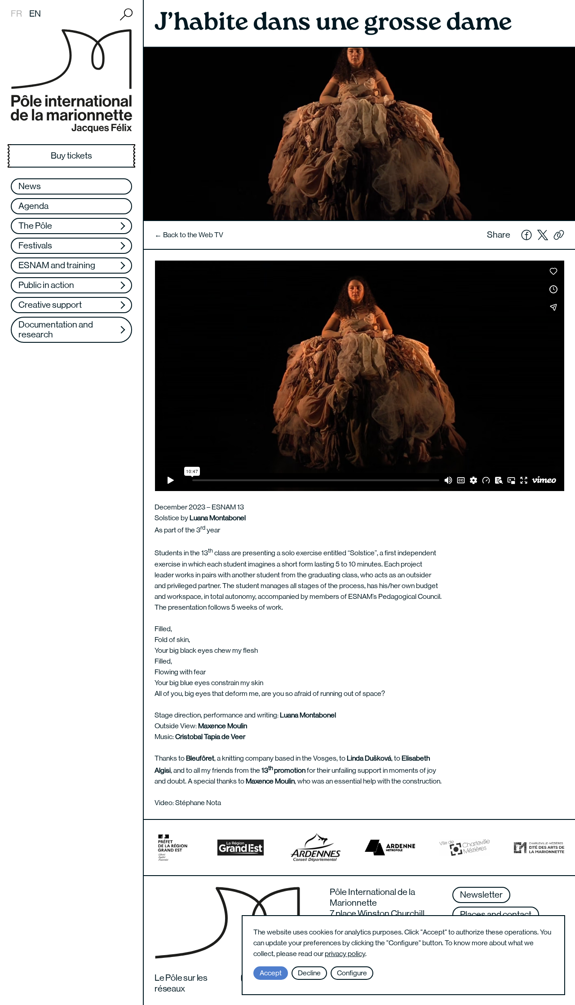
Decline (309, 973)
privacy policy (345, 953)
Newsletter (481, 895)
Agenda (33, 206)
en (35, 14)
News (29, 186)
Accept (271, 973)
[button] (558, 235)
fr (16, 14)
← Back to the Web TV (189, 234)
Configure (352, 973)
